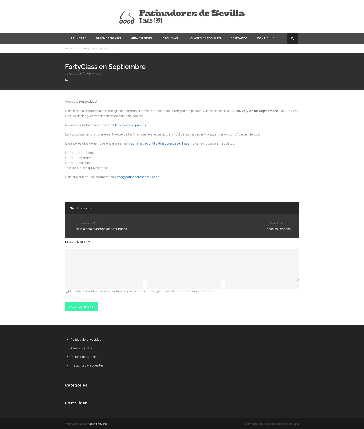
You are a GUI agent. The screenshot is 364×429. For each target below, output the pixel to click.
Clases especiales (205, 38)
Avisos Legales (81, 348)
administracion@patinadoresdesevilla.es (160, 143)
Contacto (239, 38)
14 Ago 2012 (73, 73)
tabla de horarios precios (128, 125)
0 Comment (92, 73)
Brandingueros (98, 423)
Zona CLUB (266, 38)
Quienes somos (108, 38)
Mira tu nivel (142, 38)
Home (68, 48)
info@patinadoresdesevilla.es (138, 177)
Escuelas (170, 38)
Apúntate (78, 38)
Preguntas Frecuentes (87, 365)
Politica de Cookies (84, 357)
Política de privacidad (85, 339)
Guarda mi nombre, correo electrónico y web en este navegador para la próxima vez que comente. (142, 291)
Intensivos (84, 208)
